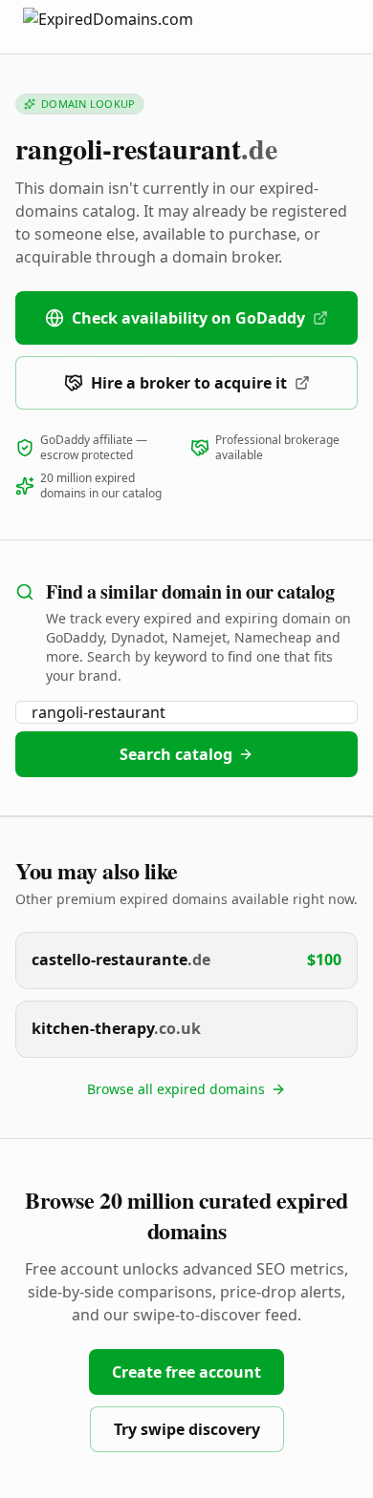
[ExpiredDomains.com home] (128, 26)
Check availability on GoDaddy (188, 317)
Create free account (186, 1371)
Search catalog (176, 754)
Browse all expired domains (176, 1089)
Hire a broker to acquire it (189, 382)
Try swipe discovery (187, 1429)
